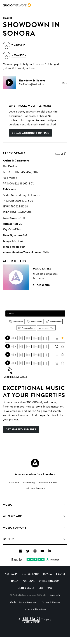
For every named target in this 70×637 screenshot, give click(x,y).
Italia (14, 580)
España (47, 573)
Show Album (41, 285)
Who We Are (12, 516)
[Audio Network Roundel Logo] (35, 463)
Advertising (29, 482)
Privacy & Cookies (51, 601)
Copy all (59, 154)
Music (7, 505)
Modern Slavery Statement (23, 601)
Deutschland (30, 573)
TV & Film (14, 482)
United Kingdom (49, 580)
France (60, 573)
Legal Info (55, 594)
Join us (8, 539)
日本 (41, 587)
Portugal (28, 580)
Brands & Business (48, 482)
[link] (17, 5)
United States (26, 587)
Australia (11, 573)
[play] (9, 82)
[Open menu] (64, 5)
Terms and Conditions (35, 608)
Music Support (14, 528)
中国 (50, 587)
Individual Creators (35, 488)
